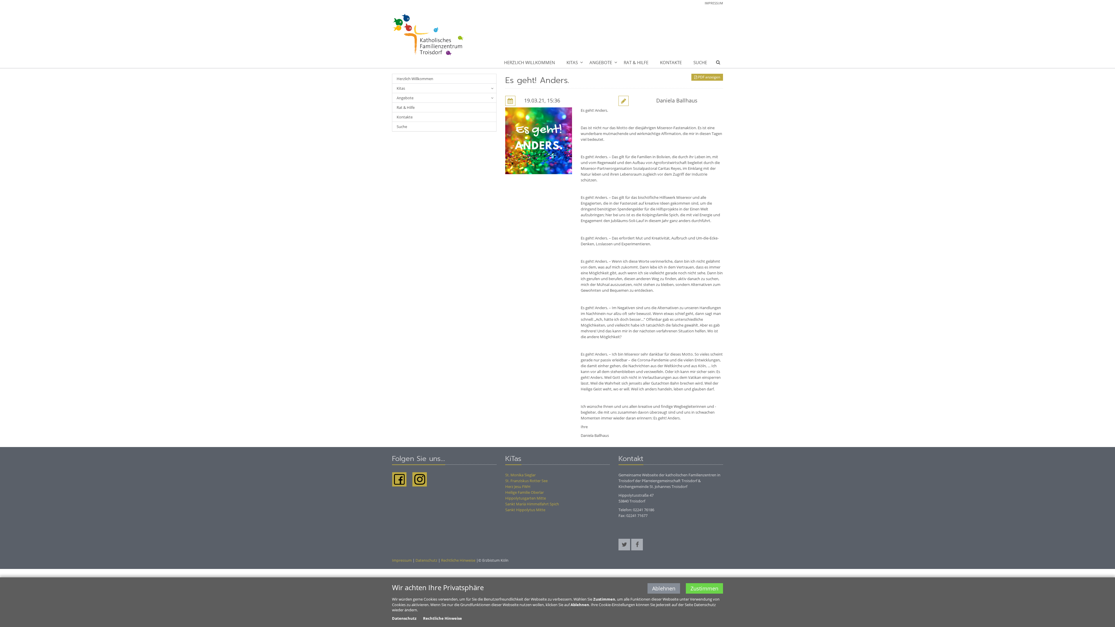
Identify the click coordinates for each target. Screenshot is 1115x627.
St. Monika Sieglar (520, 475)
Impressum (714, 3)
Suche (700, 62)
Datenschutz (426, 560)
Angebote (600, 62)
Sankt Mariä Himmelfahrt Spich (532, 504)
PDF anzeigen (708, 77)
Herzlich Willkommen (529, 62)
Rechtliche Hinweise (458, 560)
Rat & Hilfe (636, 62)
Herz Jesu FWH (517, 486)
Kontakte (671, 62)
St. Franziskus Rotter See (526, 480)
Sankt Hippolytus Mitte (525, 509)
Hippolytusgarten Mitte (525, 498)
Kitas (572, 62)
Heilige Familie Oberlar (524, 492)
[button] (624, 544)
